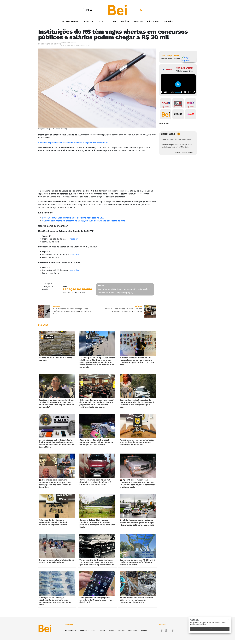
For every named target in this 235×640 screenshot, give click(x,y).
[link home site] (117, 10)
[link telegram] (172, 630)
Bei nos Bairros (70, 21)
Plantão (168, 21)
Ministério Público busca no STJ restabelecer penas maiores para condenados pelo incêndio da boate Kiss (137, 361)
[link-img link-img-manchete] (57, 343)
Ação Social (153, 21)
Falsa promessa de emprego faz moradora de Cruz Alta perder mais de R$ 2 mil (96, 599)
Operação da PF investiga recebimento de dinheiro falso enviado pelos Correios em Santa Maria (55, 601)
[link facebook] (161, 630)
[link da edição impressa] (189, 59)
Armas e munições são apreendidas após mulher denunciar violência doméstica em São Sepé (137, 442)
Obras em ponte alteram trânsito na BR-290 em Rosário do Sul (56, 561)
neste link (74, 239)
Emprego (138, 21)
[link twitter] (166, 630)
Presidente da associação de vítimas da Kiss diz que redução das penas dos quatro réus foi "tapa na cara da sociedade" (57, 403)
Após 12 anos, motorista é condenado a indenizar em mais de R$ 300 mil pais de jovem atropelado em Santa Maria (137, 483)
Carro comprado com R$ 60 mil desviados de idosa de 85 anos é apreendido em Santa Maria (95, 482)
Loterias (112, 21)
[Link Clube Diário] (190, 114)
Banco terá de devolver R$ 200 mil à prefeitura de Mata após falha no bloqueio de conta (137, 562)
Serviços (88, 21)
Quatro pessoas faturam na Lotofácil (176, 139)
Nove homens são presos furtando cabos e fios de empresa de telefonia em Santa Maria (136, 599)
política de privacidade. (198, 624)
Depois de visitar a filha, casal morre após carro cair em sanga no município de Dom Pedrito (96, 442)
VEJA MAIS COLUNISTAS (184, 153)
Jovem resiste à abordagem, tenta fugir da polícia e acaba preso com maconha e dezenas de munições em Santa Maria (57, 443)
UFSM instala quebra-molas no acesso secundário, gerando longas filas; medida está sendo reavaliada (137, 522)
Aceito (210, 629)
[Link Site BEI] (165, 114)
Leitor (100, 21)
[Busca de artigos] (141, 10)
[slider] (165, 92)
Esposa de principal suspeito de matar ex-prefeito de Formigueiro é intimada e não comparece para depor (137, 403)
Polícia (125, 21)
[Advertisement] (97, 171)
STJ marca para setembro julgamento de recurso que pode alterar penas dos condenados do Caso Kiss (55, 483)
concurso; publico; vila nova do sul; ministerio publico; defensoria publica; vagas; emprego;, (124, 291)
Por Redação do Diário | (49, 44)
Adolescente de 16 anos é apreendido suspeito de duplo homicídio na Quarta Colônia (53, 522)
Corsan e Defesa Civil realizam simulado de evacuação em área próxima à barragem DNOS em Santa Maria (97, 523)
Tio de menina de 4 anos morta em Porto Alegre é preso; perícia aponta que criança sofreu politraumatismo (97, 562)
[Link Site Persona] (178, 114)
